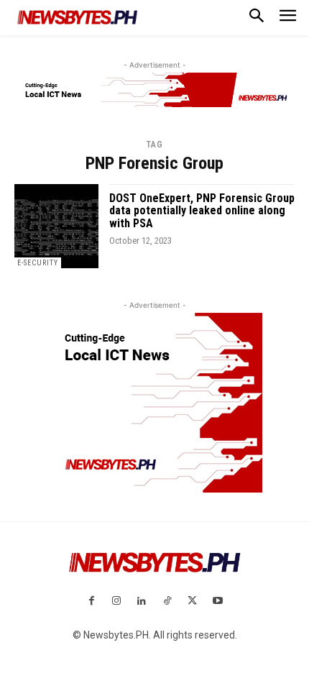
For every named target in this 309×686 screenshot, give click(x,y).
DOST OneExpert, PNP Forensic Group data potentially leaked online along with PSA (202, 210)
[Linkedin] (142, 601)
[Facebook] (91, 601)
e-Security (37, 263)
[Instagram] (117, 601)
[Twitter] (192, 601)
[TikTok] (167, 601)
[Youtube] (217, 601)
